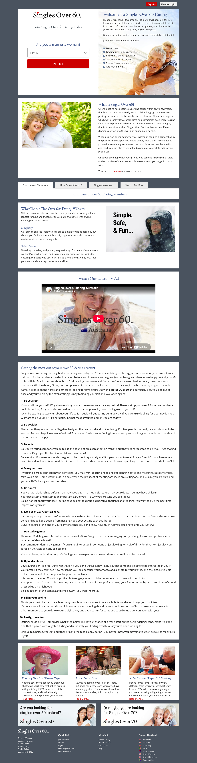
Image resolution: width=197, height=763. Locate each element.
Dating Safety (104, 739)
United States (149, 754)
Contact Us (103, 745)
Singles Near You (103, 185)
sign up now (114, 170)
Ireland (146, 748)
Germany (147, 745)
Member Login (168, 4)
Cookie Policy (23, 749)
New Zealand (148, 751)
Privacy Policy (23, 746)
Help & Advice (104, 742)
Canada (146, 742)
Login (60, 745)
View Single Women (66, 748)
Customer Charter (25, 741)
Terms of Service (25, 738)
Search (61, 742)
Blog (100, 748)
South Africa (148, 760)
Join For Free (63, 739)
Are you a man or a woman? (58, 44)
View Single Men (65, 751)
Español (152, 4)
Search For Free (134, 185)
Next (58, 63)
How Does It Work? (71, 185)
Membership (23, 743)
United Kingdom (150, 757)
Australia (147, 739)
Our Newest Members (35, 185)
